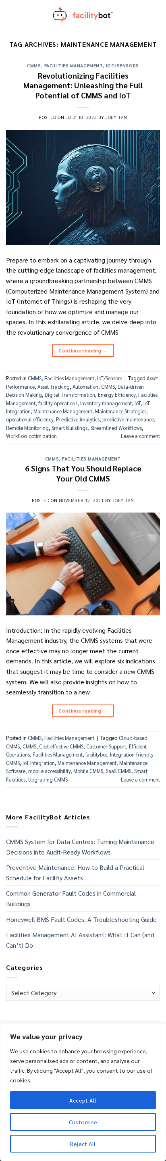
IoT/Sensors (122, 66)
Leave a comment (140, 435)
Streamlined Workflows (116, 427)
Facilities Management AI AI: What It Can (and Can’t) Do (80, 939)
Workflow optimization (31, 435)
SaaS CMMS (118, 770)
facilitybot (96, 754)
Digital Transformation (70, 394)
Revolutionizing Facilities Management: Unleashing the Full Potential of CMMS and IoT (83, 85)
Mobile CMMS (88, 770)
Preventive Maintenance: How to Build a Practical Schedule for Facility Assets (75, 872)
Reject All (82, 1143)
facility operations (57, 403)
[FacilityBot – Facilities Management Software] (83, 14)
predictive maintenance (128, 419)
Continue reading (83, 350)
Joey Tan (116, 117)
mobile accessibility (49, 770)
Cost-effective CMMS (61, 746)
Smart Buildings (69, 427)
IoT (138, 403)
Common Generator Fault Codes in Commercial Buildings (71, 898)
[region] (83, 1092)
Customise (83, 1122)
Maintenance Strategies (120, 411)
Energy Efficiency (116, 394)
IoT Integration (39, 762)
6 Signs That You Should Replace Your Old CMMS (83, 473)
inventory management (106, 403)
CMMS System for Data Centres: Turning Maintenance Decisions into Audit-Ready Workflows (80, 846)
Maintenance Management (62, 411)
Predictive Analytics (78, 419)
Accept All (82, 1100)
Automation (85, 386)
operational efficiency (29, 419)
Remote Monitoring (27, 427)
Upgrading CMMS (48, 779)
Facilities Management (73, 66)
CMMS (34, 66)
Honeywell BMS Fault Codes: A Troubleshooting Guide (81, 919)
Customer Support (106, 746)
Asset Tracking (53, 386)
